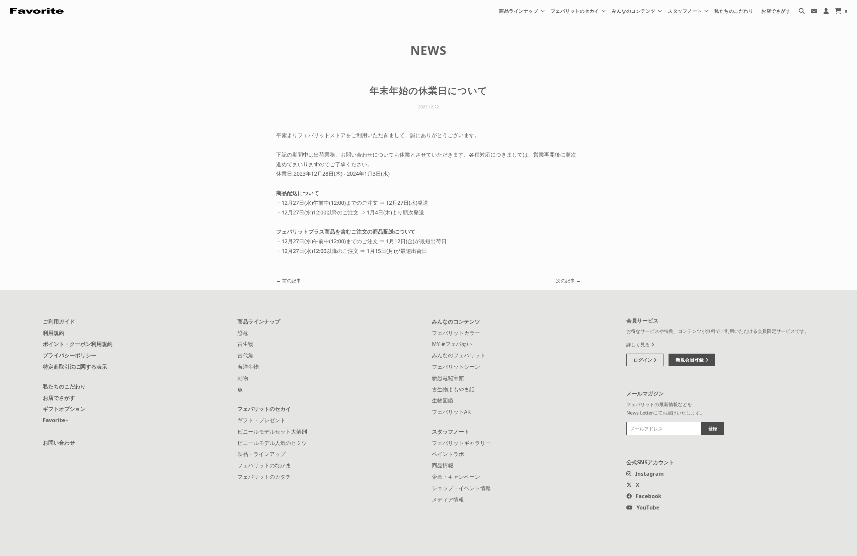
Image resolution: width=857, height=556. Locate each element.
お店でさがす (775, 11)
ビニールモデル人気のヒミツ (272, 443)
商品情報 (442, 465)
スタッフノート (450, 431)
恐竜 (242, 333)
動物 (242, 378)
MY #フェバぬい (452, 344)
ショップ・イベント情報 (461, 488)
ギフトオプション (64, 408)
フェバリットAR (451, 411)
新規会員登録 (690, 360)
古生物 (245, 344)
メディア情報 (448, 499)
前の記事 (291, 280)
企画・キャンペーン (456, 476)
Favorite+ (56, 420)
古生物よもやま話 (453, 389)
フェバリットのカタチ (264, 476)
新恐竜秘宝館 (448, 378)
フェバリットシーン (456, 366)
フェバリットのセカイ (264, 408)
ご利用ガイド (59, 321)
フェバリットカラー (456, 333)
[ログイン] (826, 11)
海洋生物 (248, 366)
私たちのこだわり (733, 11)
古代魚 (245, 355)
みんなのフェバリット (458, 355)
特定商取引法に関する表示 (75, 366)
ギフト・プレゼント (261, 420)
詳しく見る (638, 344)
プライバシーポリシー (69, 355)
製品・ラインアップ (261, 454)
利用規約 (53, 333)
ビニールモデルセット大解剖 (272, 431)
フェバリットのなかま (264, 465)
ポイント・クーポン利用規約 (77, 344)
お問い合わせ (59, 442)
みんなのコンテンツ (456, 321)
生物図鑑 (442, 400)
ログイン (643, 360)
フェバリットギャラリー (461, 443)
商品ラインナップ (258, 321)
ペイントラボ (448, 454)
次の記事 (565, 280)
